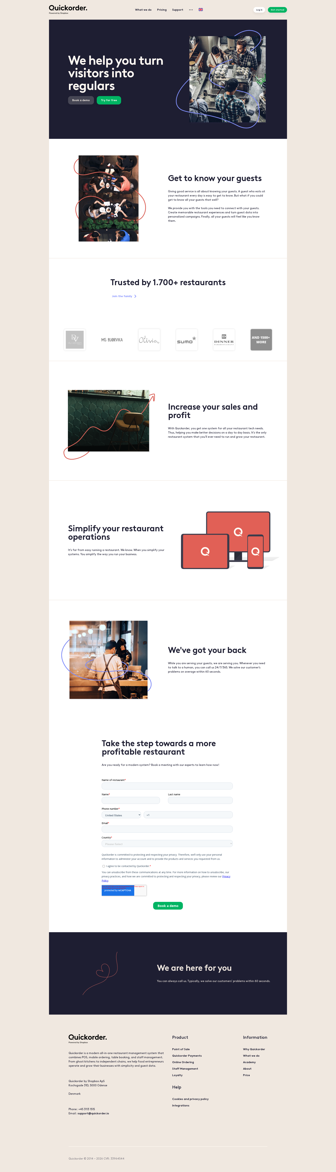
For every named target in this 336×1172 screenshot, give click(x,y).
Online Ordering (183, 1062)
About (247, 1068)
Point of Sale (181, 1049)
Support (177, 9)
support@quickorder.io (93, 1113)
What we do (143, 9)
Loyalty (177, 1075)
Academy (249, 1062)
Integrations (180, 1105)
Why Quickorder (254, 1049)
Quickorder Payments (187, 1055)
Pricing (162, 9)
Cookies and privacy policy (190, 1099)
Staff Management (185, 1068)
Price (246, 1075)
